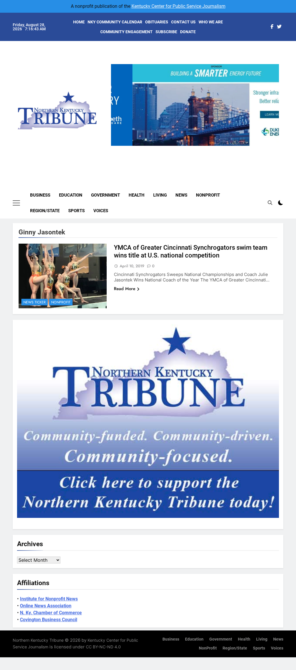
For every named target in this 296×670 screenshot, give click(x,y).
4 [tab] (207, 149)
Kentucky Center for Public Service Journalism (178, 6)
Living (160, 195)
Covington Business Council (48, 619)
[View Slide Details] (195, 105)
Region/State (45, 210)
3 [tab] (197, 149)
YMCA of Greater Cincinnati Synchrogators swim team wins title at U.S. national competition (190, 251)
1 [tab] (175, 149)
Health (137, 195)
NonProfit (208, 195)
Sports (76, 210)
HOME (79, 22)
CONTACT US (183, 22)
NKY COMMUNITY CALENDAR (115, 22)
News (181, 195)
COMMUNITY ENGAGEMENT (126, 31)
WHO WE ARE (211, 22)
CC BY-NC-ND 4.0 (103, 646)
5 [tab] (218, 149)
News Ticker (34, 302)
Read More (124, 288)
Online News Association (45, 606)
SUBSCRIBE (166, 31)
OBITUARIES (156, 22)
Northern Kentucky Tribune (38, 640)
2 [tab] (186, 149)
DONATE (188, 31)
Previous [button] (117, 146)
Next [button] (272, 146)
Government (105, 195)
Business (40, 195)
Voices (100, 210)
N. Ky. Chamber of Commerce (51, 612)
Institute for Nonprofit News (49, 599)
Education (70, 195)
